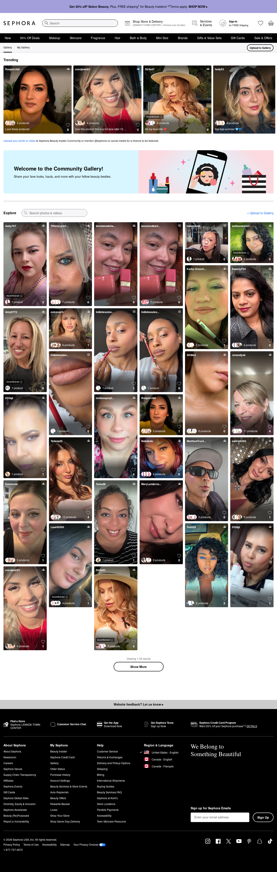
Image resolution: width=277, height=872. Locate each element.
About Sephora (12, 751)
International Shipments (111, 780)
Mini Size (162, 38)
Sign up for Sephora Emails (211, 808)
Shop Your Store (59, 815)
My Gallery (23, 47)
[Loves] (260, 23)
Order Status (57, 769)
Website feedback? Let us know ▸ (138, 704)
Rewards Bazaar (60, 804)
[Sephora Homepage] (19, 23)
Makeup (54, 38)
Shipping (102, 769)
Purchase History (60, 774)
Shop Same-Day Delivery (65, 821)
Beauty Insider (58, 751)
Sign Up (263, 817)
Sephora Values (12, 769)
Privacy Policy (11, 844)
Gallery (7, 47)
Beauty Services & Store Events (68, 786)
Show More (138, 666)
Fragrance (98, 38)
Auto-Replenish (59, 792)
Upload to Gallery (260, 48)
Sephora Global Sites (16, 798)
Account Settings (60, 780)
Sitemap (65, 844)
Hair (117, 38)
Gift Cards (238, 38)
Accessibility (104, 815)
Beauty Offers (58, 798)
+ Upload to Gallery (260, 213)
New (8, 38)
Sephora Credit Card (62, 757)
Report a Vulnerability (16, 821)
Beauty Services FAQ (109, 792)
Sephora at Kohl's (107, 798)
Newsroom (9, 757)
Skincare (76, 38)
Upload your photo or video (19, 140)
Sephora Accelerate (15, 809)
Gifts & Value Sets (209, 38)
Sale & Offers (263, 38)
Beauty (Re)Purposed (16, 815)
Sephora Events (12, 786)
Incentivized (152, 116)
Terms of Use (31, 844)
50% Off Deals (30, 38)
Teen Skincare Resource (111, 821)
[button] (68, 127)
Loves (53, 809)
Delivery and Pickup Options (113, 763)
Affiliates (8, 780)
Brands (183, 38)
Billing (100, 774)
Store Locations (106, 804)
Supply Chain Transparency (19, 774)
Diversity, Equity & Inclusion (19, 804)
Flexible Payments (108, 809)
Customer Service (107, 751)
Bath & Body (138, 38)
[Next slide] (270, 101)
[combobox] (80, 23)
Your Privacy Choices (85, 844)
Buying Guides (105, 786)
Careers (8, 763)
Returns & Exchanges (109, 757)
